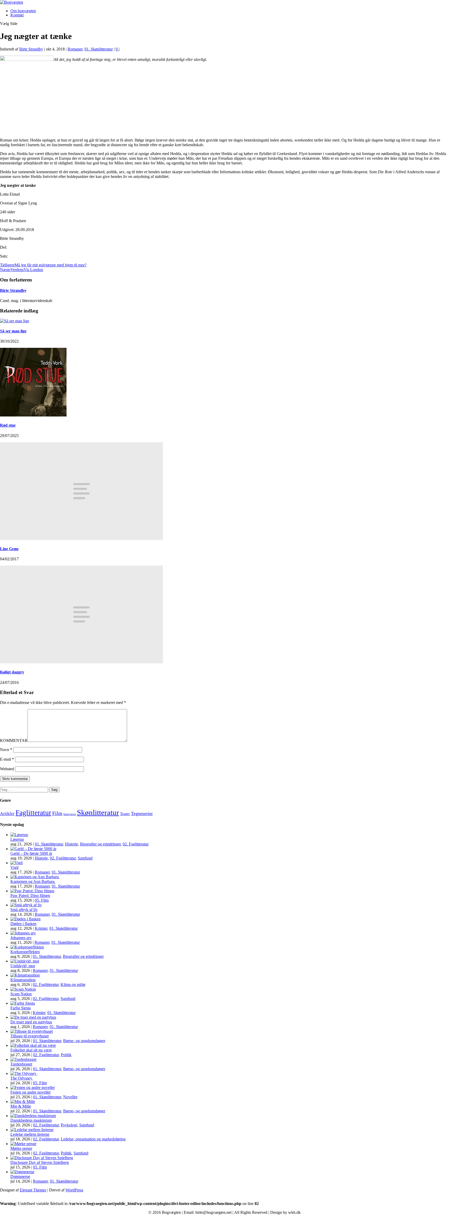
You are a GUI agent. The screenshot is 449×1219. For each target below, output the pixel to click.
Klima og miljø (73, 984)
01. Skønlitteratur (98, 49)
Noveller (70, 1097)
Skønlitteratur (98, 812)
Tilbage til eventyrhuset (29, 1036)
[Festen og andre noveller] (32, 1087)
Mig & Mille (20, 1106)
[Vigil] (16, 863)
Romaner (75, 49)
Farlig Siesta (20, 1008)
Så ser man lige (13, 331)
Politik (66, 1055)
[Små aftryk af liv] (26, 905)
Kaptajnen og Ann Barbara (33, 881)
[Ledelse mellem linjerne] (32, 1129)
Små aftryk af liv (24, 909)
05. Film (42, 900)
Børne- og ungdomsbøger (84, 1040)
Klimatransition (23, 980)
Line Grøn (9, 549)
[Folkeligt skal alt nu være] (33, 1045)
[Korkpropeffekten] (27, 947)
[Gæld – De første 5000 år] (33, 848)
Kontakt (17, 15)
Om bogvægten (23, 11)
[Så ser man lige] (14, 321)
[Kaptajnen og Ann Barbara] (35, 877)
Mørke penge (21, 1148)
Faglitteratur (33, 813)
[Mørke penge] (23, 1143)
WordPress (74, 1190)
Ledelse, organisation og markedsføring (93, 1139)
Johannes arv (21, 937)
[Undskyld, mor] (24, 961)
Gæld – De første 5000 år (31, 853)
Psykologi (69, 1125)
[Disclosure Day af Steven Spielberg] (41, 1158)
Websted (7, 769)
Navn (6, 749)
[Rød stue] (33, 415)
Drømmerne (20, 1176)
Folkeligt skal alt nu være (31, 1050)
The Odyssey (21, 1078)
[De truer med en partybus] (33, 1017)
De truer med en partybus (31, 1022)
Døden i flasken (23, 923)
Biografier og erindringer (100, 844)
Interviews (69, 814)
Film (57, 813)
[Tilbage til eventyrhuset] (31, 1031)
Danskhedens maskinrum (31, 1120)
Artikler (7, 813)
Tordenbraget (21, 1064)
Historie (71, 844)
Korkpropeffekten (25, 951)
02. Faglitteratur (136, 844)
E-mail (7, 759)
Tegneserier (142, 813)
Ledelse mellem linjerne (29, 1134)
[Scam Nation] (23, 989)
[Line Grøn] (81, 538)
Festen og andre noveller (30, 1092)
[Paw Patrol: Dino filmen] (32, 891)
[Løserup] (19, 834)
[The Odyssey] (23, 1073)
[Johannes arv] (23, 933)
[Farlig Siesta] (22, 1003)
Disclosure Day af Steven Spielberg (39, 1162)
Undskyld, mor (22, 966)
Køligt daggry (12, 672)
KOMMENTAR (14, 740)
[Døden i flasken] (25, 919)
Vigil (14, 867)
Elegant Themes (33, 1190)
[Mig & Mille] (22, 1101)
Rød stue (8, 425)
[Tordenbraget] (23, 1059)
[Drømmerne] (22, 1172)
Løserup (17, 839)
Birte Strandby (31, 49)
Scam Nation (21, 994)
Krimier (41, 928)
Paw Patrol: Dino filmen (30, 895)
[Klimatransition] (25, 975)
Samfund (85, 858)
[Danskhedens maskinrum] (33, 1115)
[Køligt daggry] (81, 662)
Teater (125, 814)
